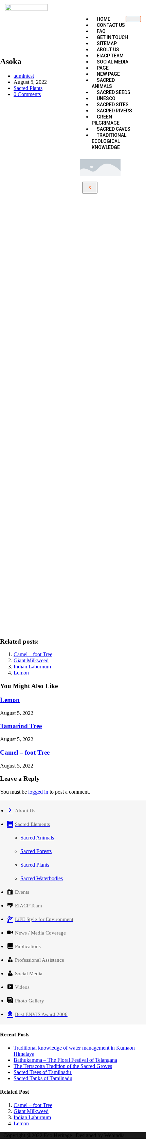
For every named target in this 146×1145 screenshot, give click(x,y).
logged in (38, 792)
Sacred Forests (36, 851)
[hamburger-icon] (133, 19)
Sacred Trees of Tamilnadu (43, 1072)
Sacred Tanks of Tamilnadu (43, 1078)
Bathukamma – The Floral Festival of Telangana (65, 1060)
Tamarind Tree (21, 726)
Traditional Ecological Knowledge (109, 141)
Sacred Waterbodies (41, 878)
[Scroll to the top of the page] (2, 1142)
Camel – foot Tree (33, 654)
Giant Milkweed (31, 660)
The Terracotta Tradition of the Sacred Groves (63, 1066)
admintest (24, 76)
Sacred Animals (103, 83)
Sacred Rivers (114, 110)
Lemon (21, 673)
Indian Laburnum (32, 666)
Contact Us (111, 25)
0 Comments (27, 94)
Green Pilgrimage (106, 120)
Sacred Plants (28, 88)
